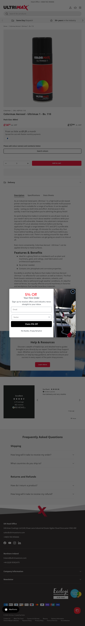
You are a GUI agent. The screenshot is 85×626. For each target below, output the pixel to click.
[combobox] (31, 317)
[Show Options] (49, 317)
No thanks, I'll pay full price (31, 331)
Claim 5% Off (31, 324)
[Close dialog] (73, 292)
